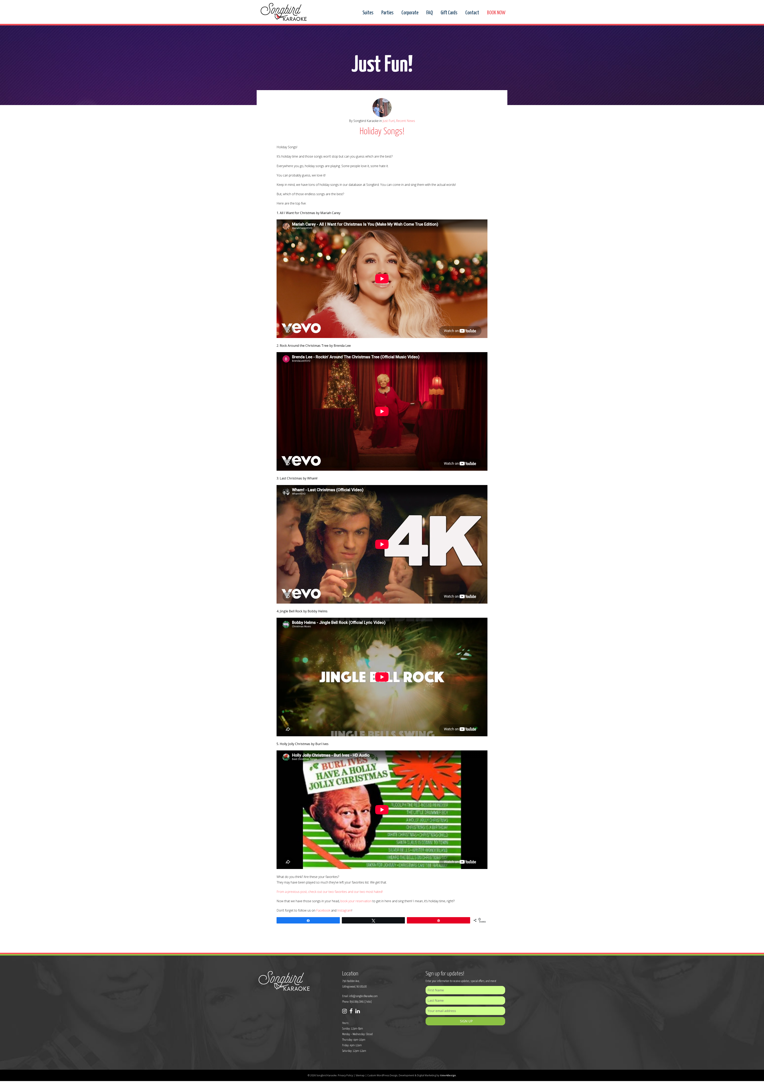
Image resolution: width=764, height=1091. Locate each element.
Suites (368, 13)
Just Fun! (389, 121)
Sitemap (360, 1075)
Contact (472, 13)
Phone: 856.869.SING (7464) (357, 1001)
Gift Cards (449, 13)
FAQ (429, 13)
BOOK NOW (496, 13)
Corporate (409, 13)
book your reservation (356, 901)
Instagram (344, 910)
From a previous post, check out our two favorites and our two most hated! (330, 891)
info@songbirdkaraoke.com (363, 996)
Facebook (323, 910)
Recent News (405, 121)
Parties (387, 13)
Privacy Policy (345, 1075)
